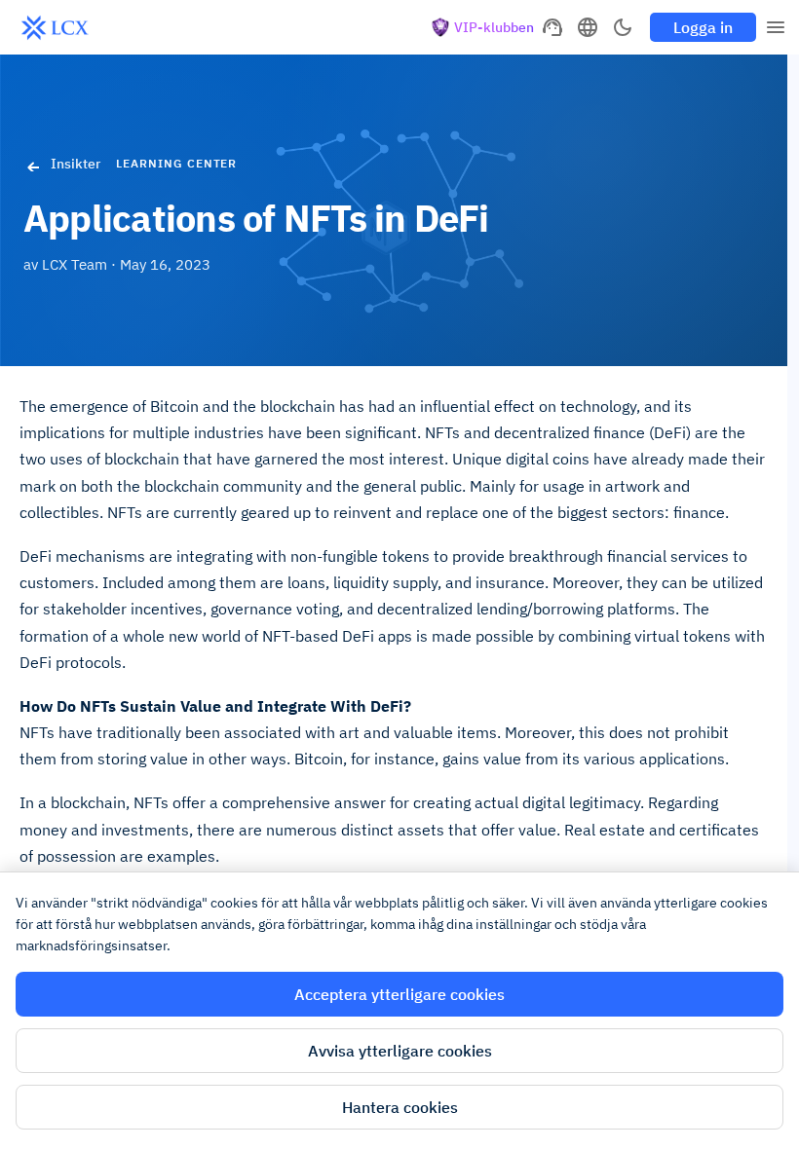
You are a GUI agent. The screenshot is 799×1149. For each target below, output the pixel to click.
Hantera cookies (400, 1107)
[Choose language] (587, 27)
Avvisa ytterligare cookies (400, 1050)
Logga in (703, 27)
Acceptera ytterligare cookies (399, 994)
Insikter (75, 163)
